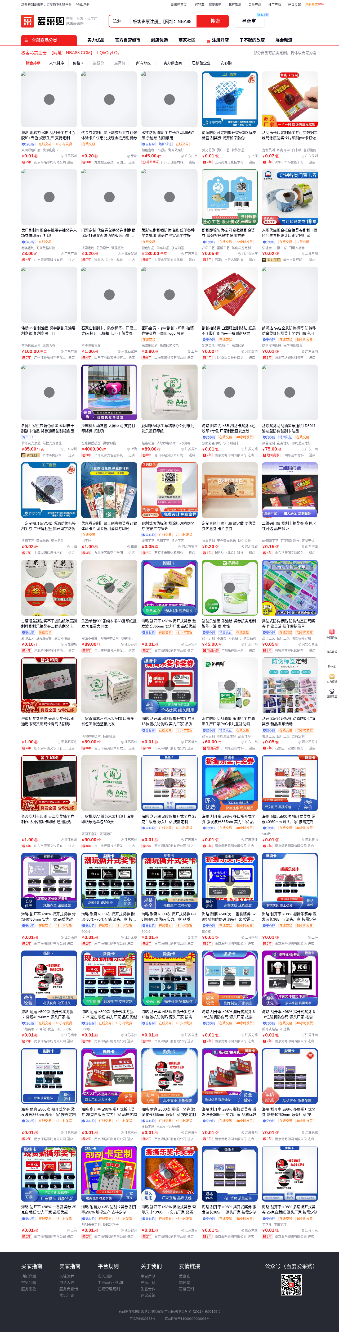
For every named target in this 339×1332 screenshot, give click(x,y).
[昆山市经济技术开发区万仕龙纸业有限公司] (175, 455)
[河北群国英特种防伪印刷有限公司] (236, 357)
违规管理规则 (109, 1289)
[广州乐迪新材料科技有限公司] (179, 162)
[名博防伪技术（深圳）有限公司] (59, 455)
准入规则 (105, 1276)
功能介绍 (28, 1276)
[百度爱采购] (59, 21)
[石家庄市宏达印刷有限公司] (236, 260)
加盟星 (184, 1282)
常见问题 (28, 1282)
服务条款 (28, 1289)
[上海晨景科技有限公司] (175, 357)
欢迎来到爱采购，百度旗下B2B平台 (46, 5)
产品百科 (148, 1282)
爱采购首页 (179, 5)
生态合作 (148, 1289)
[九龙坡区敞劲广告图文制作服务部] (115, 162)
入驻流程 (66, 1276)
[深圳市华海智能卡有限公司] (296, 162)
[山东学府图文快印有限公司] (115, 357)
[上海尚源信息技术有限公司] (236, 162)
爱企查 (184, 1276)
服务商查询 (68, 1289)
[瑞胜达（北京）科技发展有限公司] (115, 260)
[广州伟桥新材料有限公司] (55, 357)
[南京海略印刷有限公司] (55, 162)
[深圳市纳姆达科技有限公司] (296, 357)
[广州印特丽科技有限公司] (55, 260)
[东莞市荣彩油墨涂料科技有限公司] (175, 260)
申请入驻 (66, 1282)
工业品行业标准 (111, 1282)
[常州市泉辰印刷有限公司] (300, 260)
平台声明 (148, 1276)
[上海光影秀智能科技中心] (115, 455)
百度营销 (186, 1289)
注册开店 (311, 5)
